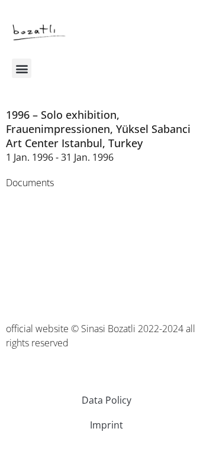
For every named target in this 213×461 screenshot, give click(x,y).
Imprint (106, 424)
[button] (21, 68)
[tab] (30, 182)
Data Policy (106, 400)
